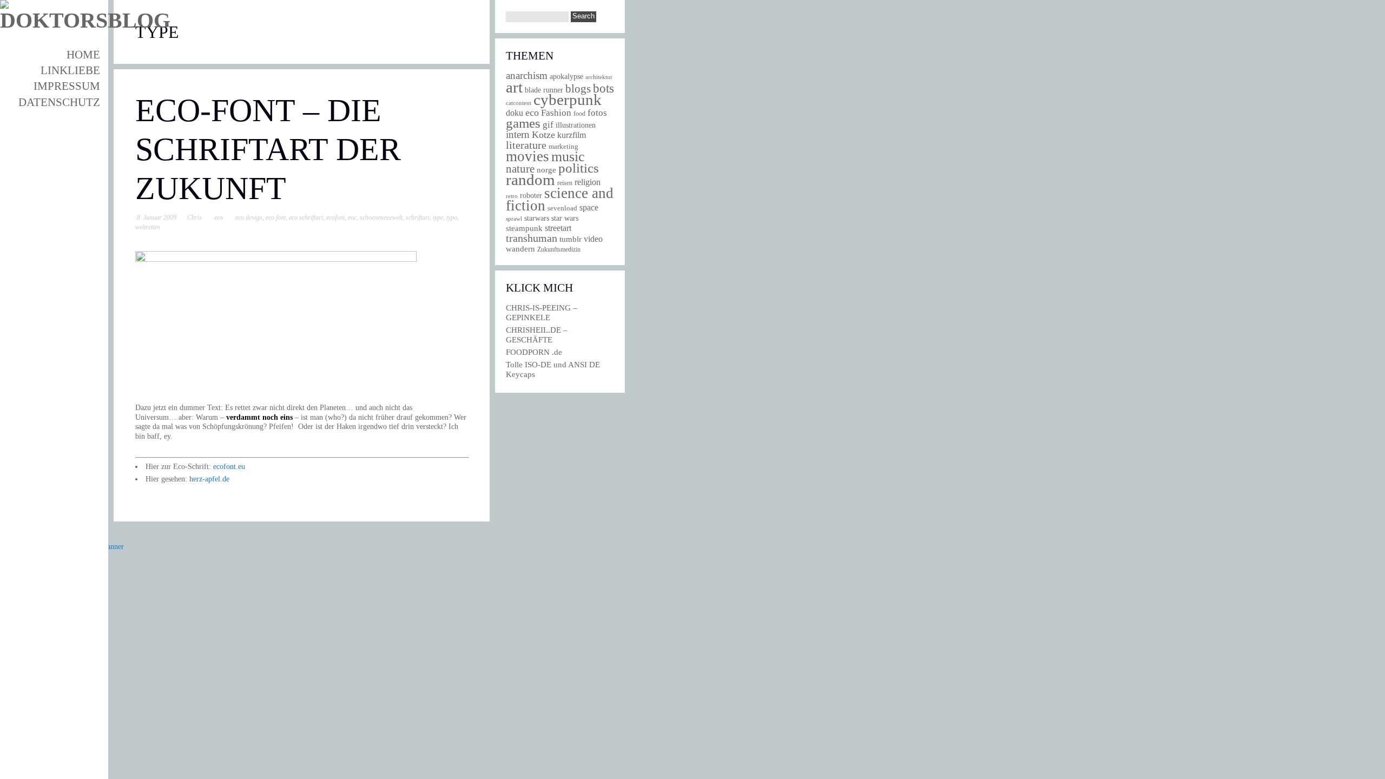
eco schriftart (306, 217)
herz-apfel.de (209, 479)
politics (578, 168)
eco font (276, 217)
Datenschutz (59, 102)
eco (218, 217)
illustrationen (576, 125)
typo (451, 217)
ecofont (335, 217)
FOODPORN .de (534, 352)
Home (83, 54)
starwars (536, 218)
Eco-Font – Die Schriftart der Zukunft (268, 149)
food (579, 113)
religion (588, 182)
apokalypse (566, 76)
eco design (248, 217)
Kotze (543, 134)
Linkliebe (70, 70)
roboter (531, 196)
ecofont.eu (229, 467)
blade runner (544, 89)
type (438, 217)
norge (546, 169)
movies (527, 156)
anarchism (527, 75)
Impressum (67, 86)
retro (512, 196)
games (523, 123)
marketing (563, 146)
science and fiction (560, 199)
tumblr (570, 239)
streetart (558, 228)
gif (548, 125)
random (530, 179)
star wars (564, 218)
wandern (520, 248)
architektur (598, 77)
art (514, 87)
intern (518, 134)
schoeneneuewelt (381, 217)
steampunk (524, 228)
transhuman (531, 238)
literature (526, 145)
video (593, 238)
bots (603, 88)
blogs (578, 88)
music (568, 156)
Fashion (556, 113)
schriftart (418, 217)
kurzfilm (571, 135)
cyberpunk (567, 99)
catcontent (518, 103)
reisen (564, 183)
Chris (194, 217)
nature (520, 168)
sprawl (514, 218)
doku (514, 113)
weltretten (147, 227)
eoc (352, 217)
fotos (597, 113)
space (588, 207)
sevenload (562, 208)
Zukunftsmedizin (559, 249)
